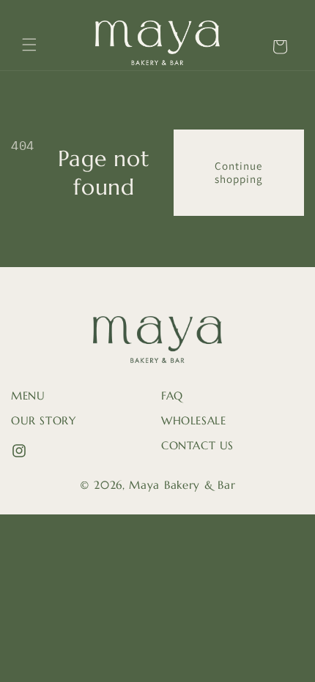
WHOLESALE (193, 420)
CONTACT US (197, 445)
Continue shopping (239, 172)
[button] (29, 45)
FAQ (172, 395)
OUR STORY (43, 420)
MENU (28, 395)
